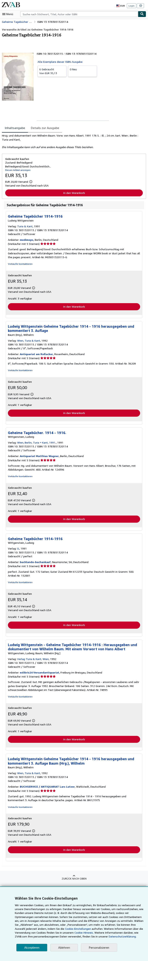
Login (132, 5)
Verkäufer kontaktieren (20, 263)
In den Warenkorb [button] (74, 192)
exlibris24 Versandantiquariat (39, 672)
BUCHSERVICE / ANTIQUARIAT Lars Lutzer (47, 786)
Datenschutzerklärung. (122, 936)
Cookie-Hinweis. (84, 932)
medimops (26, 239)
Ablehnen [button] (64, 947)
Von (48, 71)
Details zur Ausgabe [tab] (45, 128)
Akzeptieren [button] (31, 947)
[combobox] (79, 14)
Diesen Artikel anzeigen (17, 170)
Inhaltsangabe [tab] (15, 128)
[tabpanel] (72, 141)
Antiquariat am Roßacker (36, 354)
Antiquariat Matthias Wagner (39, 456)
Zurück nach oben (74, 878)
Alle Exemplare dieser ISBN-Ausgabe (60, 61)
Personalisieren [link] (99, 947)
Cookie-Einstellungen (78, 928)
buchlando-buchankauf (35, 562)
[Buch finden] (142, 14)
